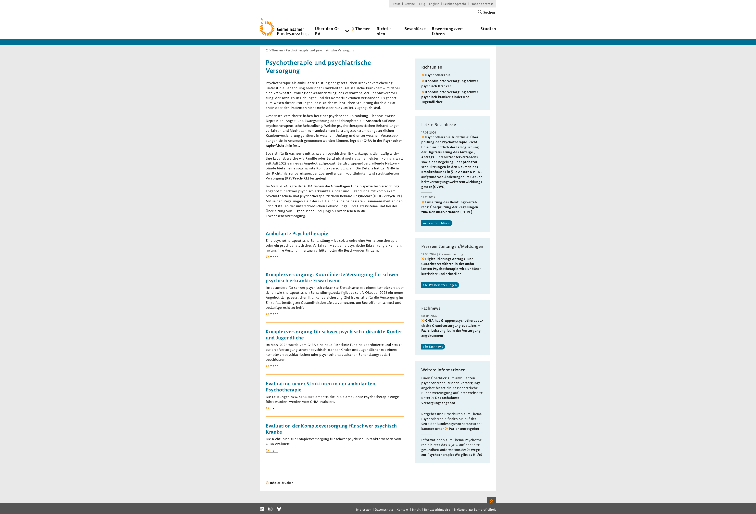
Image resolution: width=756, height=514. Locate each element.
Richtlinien (384, 31)
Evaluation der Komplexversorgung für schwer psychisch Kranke (331, 429)
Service (410, 4)
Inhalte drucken (282, 483)
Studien (488, 28)
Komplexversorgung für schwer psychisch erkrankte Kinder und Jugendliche (334, 334)
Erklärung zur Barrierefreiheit (475, 509)
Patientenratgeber (464, 429)
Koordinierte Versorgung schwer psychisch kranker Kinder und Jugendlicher (449, 97)
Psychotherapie (438, 75)
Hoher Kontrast (482, 4)
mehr (274, 257)
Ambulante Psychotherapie (297, 233)
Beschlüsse (415, 28)
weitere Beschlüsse (436, 223)
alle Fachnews (433, 347)
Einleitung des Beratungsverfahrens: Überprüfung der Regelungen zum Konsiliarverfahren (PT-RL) (449, 207)
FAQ (422, 4)
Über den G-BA (327, 31)
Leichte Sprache (455, 4)
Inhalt (416, 509)
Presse (396, 4)
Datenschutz (384, 509)
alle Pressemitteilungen (440, 285)
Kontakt (403, 509)
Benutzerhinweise (437, 509)
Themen (363, 28)
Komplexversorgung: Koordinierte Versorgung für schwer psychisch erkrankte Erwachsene (332, 277)
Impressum (363, 509)
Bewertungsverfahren (447, 31)
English (434, 4)
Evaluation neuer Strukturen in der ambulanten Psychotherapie (320, 386)
